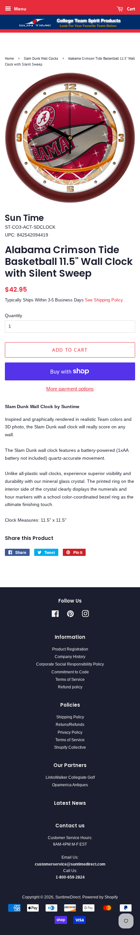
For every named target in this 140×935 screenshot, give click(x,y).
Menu (19, 8)
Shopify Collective (70, 747)
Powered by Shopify (100, 897)
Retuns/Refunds (70, 724)
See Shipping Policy (104, 300)
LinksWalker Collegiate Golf (70, 777)
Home (9, 58)
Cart (130, 9)
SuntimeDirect (67, 897)
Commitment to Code (70, 672)
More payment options (70, 388)
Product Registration (70, 649)
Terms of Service (70, 679)
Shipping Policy (70, 717)
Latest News (70, 803)
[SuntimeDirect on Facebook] (55, 615)
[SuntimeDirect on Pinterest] (70, 615)
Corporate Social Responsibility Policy (70, 664)
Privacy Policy (70, 732)
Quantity (13, 315)
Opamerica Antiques (70, 785)
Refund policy (70, 687)
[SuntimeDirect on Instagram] (85, 615)
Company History (70, 656)
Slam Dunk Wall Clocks (41, 58)
